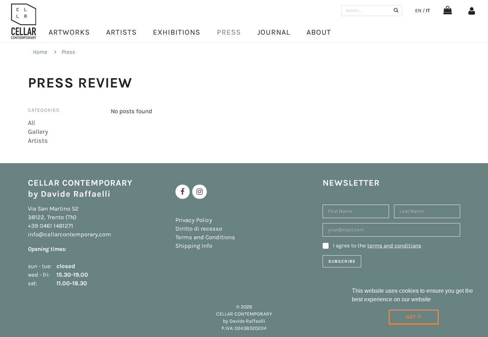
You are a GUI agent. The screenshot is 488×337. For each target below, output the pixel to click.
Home (40, 52)
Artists (121, 32)
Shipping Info (193, 245)
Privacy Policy (193, 220)
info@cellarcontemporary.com (69, 234)
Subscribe (341, 261)
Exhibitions (176, 32)
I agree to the (377, 245)
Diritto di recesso (198, 228)
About (319, 32)
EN (418, 10)
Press (229, 32)
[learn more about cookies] (433, 300)
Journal (273, 32)
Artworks (69, 32)
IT (428, 10)
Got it (414, 317)
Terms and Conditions (205, 237)
